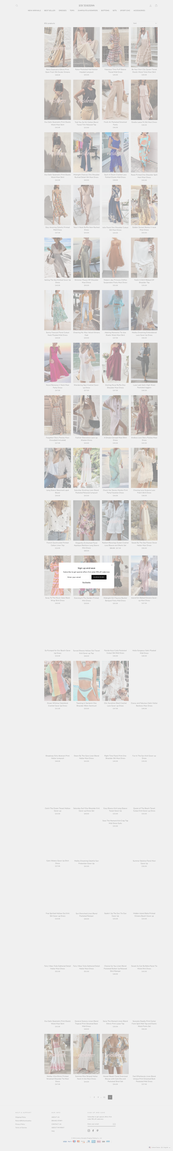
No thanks (86, 582)
